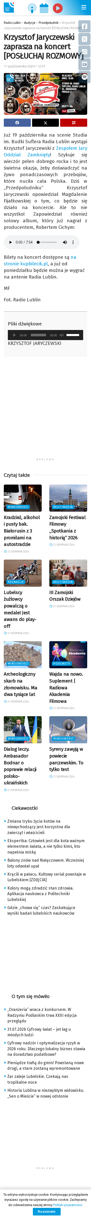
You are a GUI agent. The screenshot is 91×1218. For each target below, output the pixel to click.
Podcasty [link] (61, 663)
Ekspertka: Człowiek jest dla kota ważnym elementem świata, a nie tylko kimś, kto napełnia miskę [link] (46, 846)
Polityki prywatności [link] (67, 1205)
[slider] (73, 334)
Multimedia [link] (63, 507)
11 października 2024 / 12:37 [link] (24, 66)
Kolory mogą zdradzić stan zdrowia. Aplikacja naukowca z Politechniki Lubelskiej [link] (40, 894)
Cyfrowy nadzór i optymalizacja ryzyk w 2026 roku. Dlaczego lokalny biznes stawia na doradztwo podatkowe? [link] (46, 1049)
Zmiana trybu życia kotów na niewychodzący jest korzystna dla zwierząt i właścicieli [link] (38, 827)
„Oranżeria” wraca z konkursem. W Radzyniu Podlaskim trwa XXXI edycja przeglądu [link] (42, 1015)
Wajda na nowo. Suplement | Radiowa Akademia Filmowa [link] (66, 687)
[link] (9, 8)
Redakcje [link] (16, 582)
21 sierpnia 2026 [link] (18, 551)
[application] (45, 335)
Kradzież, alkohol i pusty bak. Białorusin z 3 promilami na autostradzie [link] (22, 530)
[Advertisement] (45, 409)
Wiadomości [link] (18, 507)
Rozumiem (47, 1211)
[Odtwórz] (14, 335)
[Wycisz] (61, 335)
